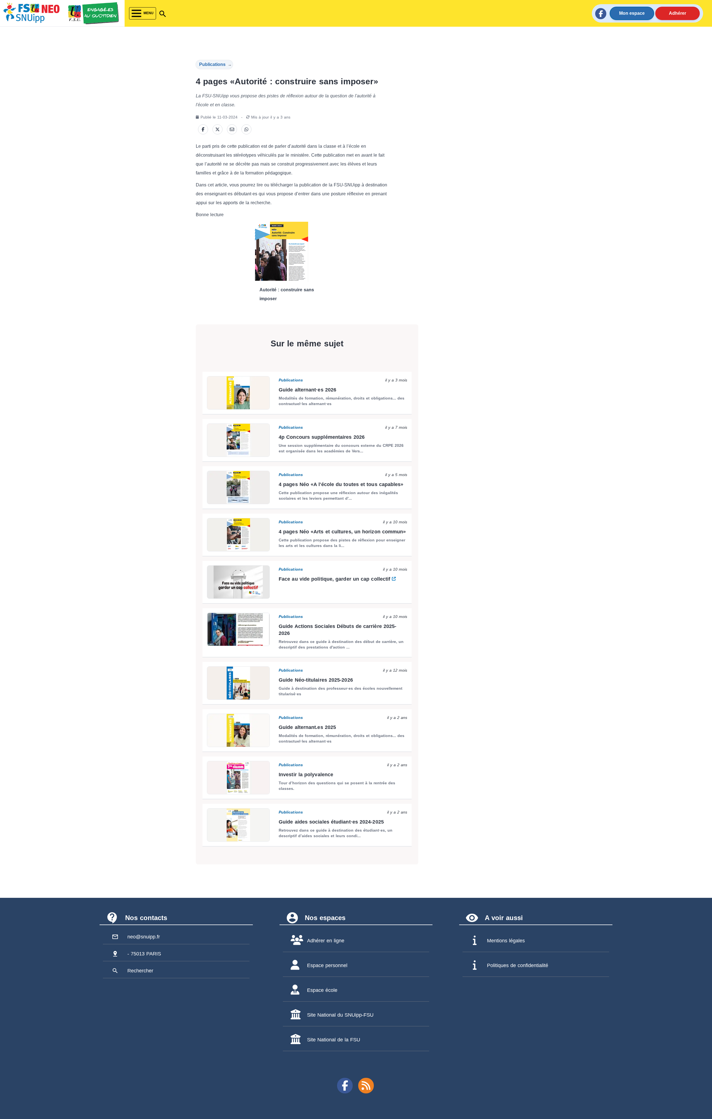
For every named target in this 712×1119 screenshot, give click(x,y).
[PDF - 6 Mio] (294, 252)
